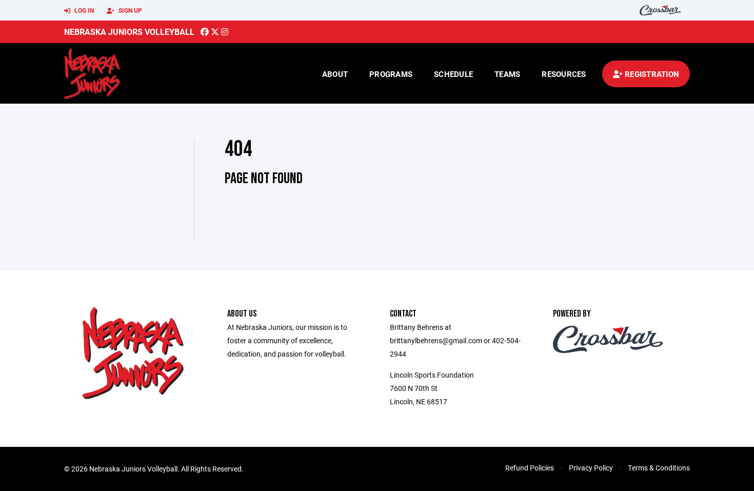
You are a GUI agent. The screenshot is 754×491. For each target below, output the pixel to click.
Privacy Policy (591, 468)
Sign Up (129, 10)
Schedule (453, 74)
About (335, 74)
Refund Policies (529, 468)
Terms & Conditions (659, 468)
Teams (507, 74)
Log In (83, 10)
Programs (390, 74)
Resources (564, 74)
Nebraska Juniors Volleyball (129, 31)
